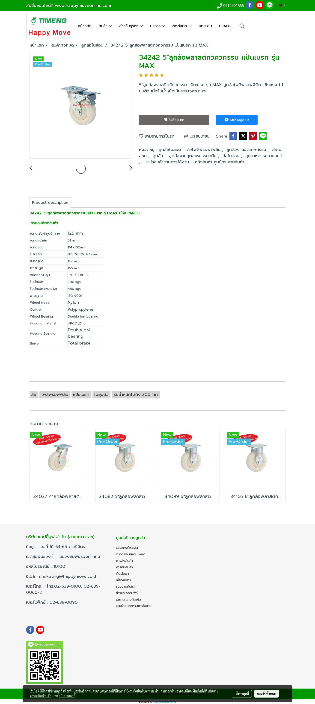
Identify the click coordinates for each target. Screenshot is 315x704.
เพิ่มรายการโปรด (159, 136)
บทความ (205, 26)
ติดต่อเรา (180, 26)
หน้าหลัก (85, 26)
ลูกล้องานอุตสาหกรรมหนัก (193, 156)
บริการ (156, 26)
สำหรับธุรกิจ (129, 26)
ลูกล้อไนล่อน (170, 149)
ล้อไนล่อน (232, 156)
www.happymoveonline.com (83, 5)
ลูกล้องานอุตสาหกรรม (247, 149)
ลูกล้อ (159, 156)
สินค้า (104, 26)
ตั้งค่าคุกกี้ (242, 694)
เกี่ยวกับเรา (123, 580)
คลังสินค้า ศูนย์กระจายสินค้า (219, 162)
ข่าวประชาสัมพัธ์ (127, 593)
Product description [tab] (50, 202)
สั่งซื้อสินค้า (175, 120)
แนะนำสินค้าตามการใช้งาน (166, 162)
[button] (242, 26)
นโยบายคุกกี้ (67, 696)
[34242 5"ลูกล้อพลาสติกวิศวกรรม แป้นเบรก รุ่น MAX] (81, 106)
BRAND (225, 26)
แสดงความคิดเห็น (128, 599)
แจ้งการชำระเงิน (127, 547)
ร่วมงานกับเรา (125, 586)
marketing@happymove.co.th (69, 576)
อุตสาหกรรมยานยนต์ (263, 156)
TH (283, 5)
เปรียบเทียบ (198, 136)
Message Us (239, 120)
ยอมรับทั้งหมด (266, 694)
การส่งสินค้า (124, 560)
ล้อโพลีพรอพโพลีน (204, 149)
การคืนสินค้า (124, 567)
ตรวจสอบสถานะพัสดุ (131, 554)
